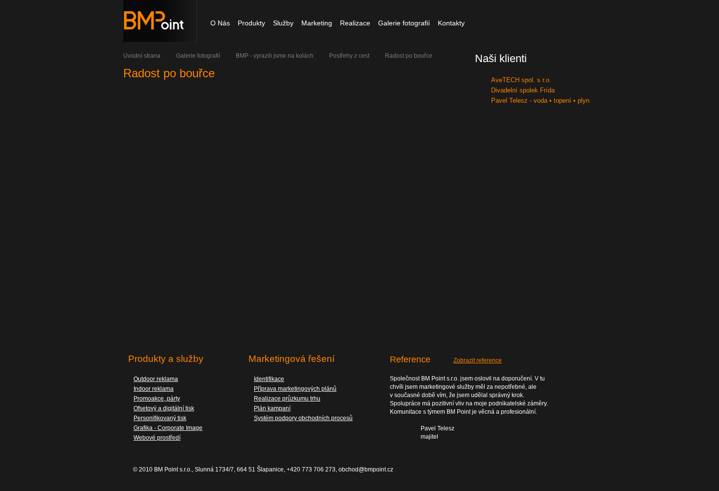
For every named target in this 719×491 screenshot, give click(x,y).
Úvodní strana (141, 55)
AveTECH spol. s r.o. (521, 80)
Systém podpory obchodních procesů (303, 418)
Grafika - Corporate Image (168, 427)
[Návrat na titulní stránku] (160, 40)
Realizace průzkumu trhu (287, 398)
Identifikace (269, 379)
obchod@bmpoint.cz (365, 469)
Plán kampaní (272, 408)
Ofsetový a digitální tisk (164, 408)
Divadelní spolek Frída (523, 90)
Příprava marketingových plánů (295, 388)
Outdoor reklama (156, 379)
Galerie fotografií (198, 55)
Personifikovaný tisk (160, 418)
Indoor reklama (154, 388)
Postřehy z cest (349, 55)
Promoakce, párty (157, 398)
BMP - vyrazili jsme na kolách (275, 55)
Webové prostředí (157, 437)
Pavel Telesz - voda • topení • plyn (540, 100)
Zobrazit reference (477, 360)
